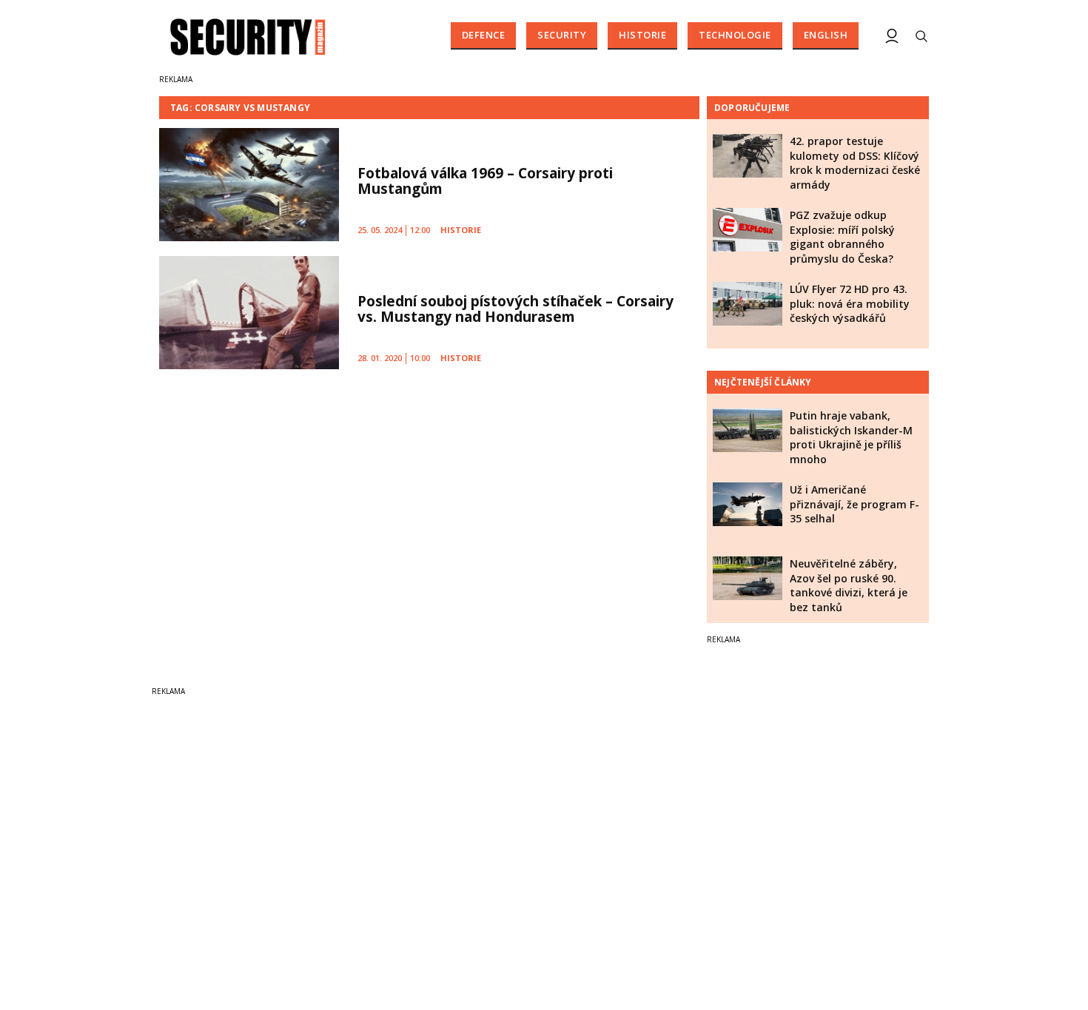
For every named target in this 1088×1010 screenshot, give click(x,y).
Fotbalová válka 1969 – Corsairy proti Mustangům (485, 181)
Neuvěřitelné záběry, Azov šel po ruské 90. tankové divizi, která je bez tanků (848, 585)
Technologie (735, 34)
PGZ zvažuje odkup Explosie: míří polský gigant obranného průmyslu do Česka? (842, 237)
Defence (484, 34)
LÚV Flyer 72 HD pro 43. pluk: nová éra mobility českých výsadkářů (850, 303)
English (826, 34)
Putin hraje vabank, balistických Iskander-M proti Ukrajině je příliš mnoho (851, 437)
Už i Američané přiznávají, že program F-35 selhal (854, 503)
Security (561, 34)
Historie (642, 34)
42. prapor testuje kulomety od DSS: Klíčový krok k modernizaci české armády (855, 163)
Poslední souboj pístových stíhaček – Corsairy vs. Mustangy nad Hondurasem (515, 309)
